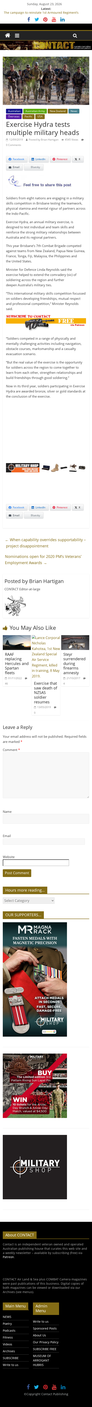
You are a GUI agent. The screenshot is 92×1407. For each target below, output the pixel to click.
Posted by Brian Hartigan (43, 139)
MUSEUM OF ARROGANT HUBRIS (42, 1360)
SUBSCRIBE (11, 1358)
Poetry (7, 1324)
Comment (11, 750)
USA (40, 116)
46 (6, 683)
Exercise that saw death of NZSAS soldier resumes (45, 692)
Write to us (10, 1365)
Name (7, 811)
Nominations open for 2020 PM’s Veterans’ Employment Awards (43, 559)
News (74, 111)
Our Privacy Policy (45, 1342)
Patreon (8, 1257)
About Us (39, 1335)
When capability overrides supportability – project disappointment (45, 542)
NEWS (7, 1317)
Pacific (28, 116)
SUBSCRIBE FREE (44, 1349)
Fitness (8, 1337)
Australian (14, 111)
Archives (9, 1351)
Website (9, 857)
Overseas (13, 116)
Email (7, 836)
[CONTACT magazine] (7, 35)
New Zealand (57, 111)
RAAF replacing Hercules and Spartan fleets (17, 663)
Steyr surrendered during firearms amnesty (74, 663)
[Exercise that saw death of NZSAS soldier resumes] (46, 637)
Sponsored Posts (45, 1328)
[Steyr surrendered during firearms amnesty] (75, 637)
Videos (7, 1344)
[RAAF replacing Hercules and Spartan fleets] (17, 637)
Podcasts (9, 1330)
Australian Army (35, 111)
